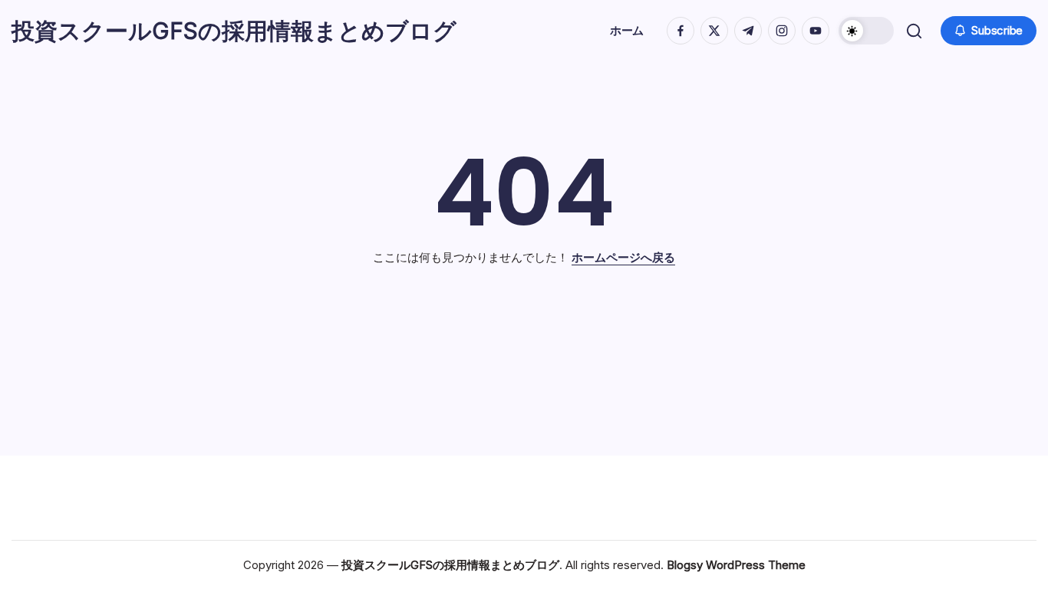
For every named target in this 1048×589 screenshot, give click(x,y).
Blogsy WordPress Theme (736, 565)
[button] (866, 30)
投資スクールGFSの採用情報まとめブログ (234, 30)
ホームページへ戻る (623, 257)
